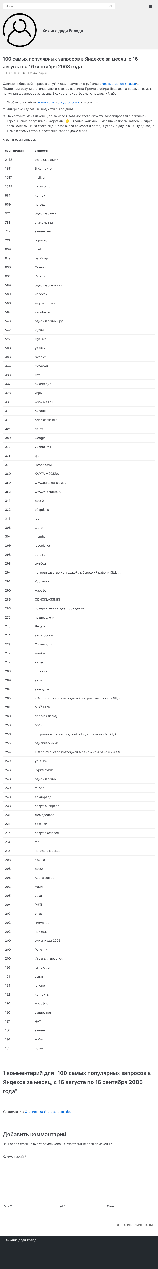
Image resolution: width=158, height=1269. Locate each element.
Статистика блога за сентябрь (48, 1112)
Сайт (110, 1206)
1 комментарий (37, 73)
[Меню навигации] (150, 6)
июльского (45, 102)
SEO (5, 73)
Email (60, 1206)
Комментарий (14, 1156)
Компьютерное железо (118, 84)
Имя (7, 1206)
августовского (69, 102)
